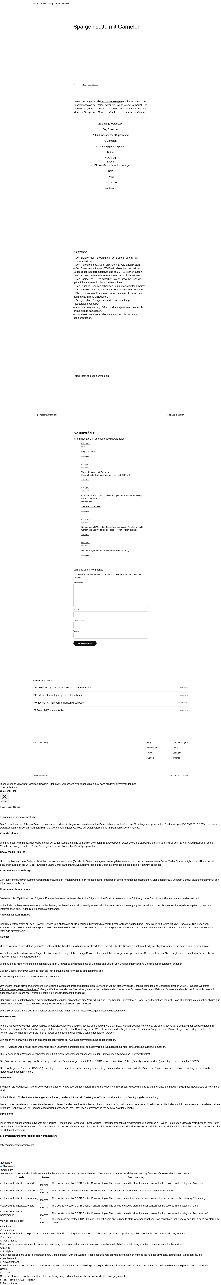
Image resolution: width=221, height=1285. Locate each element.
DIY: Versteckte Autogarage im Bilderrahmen (58, 695)
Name (76, 610)
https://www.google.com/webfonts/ (19, 989)
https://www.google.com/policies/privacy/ (103, 1010)
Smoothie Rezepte (111, 101)
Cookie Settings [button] (8, 787)
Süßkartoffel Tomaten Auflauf (49, 710)
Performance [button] (7, 1237)
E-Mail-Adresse (79, 620)
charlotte (84, 522)
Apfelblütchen (86, 491)
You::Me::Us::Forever (91, 506)
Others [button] (3, 1269)
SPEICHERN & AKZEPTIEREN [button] (17, 1279)
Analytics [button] (5, 1247)
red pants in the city (175, 415)
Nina (84, 85)
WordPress (184, 775)
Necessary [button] (6, 1162)
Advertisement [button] (8, 1258)
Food (90, 85)
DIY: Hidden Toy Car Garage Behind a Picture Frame (62, 687)
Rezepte (95, 85)
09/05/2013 (85, 543)
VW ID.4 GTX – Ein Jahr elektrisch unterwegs (58, 702)
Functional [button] (5, 1226)
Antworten (85, 456)
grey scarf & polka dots (47, 415)
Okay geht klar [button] (8, 791)
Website (76, 631)
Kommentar (78, 583)
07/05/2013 (85, 444)
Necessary (9, 1166)
